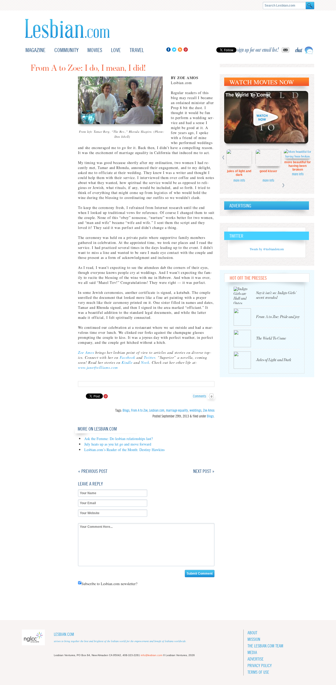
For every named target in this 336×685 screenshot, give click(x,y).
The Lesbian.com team (265, 645)
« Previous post (92, 471)
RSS (180, 49)
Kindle (127, 362)
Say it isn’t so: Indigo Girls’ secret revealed (276, 295)
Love (116, 50)
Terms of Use (258, 672)
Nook (145, 362)
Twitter (174, 49)
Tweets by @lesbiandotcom (267, 249)
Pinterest (185, 49)
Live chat (304, 50)
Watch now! (266, 117)
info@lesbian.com (151, 655)
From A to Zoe (139, 410)
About (252, 632)
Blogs (126, 410)
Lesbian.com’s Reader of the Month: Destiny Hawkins (124, 449)
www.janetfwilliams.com (98, 367)
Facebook (168, 49)
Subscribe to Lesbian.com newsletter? (109, 583)
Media (252, 652)
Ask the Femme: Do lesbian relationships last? (118, 438)
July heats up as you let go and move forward (117, 444)
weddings (195, 410)
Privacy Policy (260, 665)
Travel (137, 50)
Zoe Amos (86, 352)
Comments (202, 396)
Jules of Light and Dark (239, 173)
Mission (254, 639)
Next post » (203, 471)
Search (310, 5)
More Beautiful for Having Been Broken (297, 165)
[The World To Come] (245, 338)
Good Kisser (268, 171)
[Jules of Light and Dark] (245, 360)
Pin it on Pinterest (105, 396)
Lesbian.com (67, 28)
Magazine (35, 50)
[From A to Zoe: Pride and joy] (245, 317)
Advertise (256, 659)
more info (239, 180)
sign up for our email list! (258, 50)
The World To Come (247, 95)
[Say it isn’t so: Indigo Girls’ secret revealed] (245, 295)
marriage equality (177, 410)
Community (66, 50)
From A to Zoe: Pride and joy (278, 317)
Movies (94, 50)
